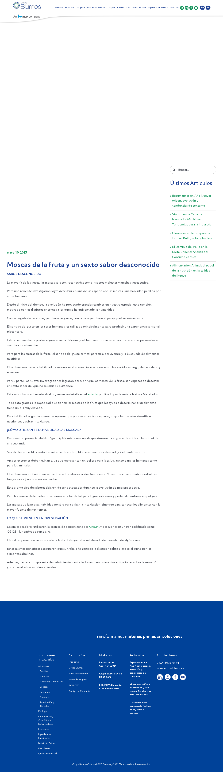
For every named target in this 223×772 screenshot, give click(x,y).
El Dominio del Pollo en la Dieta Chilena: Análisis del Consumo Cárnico (190, 252)
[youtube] (183, 677)
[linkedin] (160, 677)
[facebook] (175, 677)
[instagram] (168, 677)
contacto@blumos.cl (171, 668)
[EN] (202, 10)
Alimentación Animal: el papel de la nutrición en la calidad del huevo (193, 270)
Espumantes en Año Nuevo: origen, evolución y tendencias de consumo (191, 200)
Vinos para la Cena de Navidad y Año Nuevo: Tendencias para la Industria (191, 219)
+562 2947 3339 (168, 663)
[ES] (208, 10)
